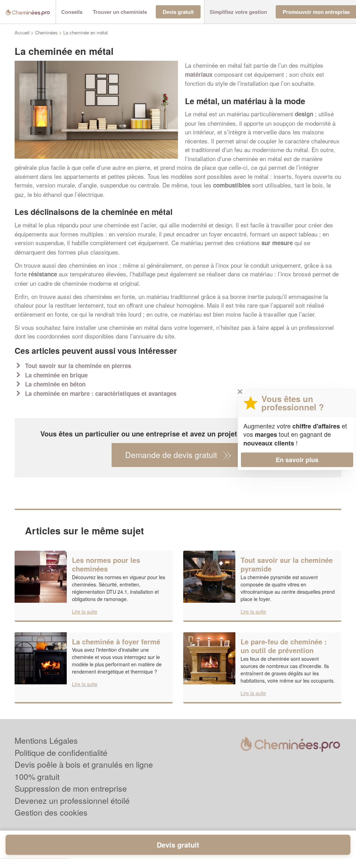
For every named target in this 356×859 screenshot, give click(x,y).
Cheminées (46, 32)
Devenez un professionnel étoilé (72, 800)
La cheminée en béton (55, 384)
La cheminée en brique (56, 375)
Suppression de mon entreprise (71, 788)
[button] (72, 12)
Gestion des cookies (51, 812)
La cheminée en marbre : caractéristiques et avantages (100, 393)
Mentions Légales (46, 740)
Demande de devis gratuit (171, 454)
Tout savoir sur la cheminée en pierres (78, 365)
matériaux (198, 74)
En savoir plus (297, 459)
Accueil (22, 32)
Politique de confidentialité (61, 752)
